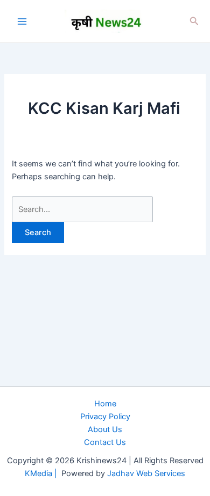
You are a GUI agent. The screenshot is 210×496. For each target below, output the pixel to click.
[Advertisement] (105, 377)
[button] (194, 21)
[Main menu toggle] (22, 21)
